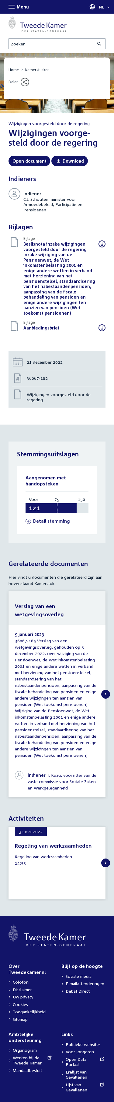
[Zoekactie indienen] (100, 43)
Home (14, 70)
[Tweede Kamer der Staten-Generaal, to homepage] (38, 24)
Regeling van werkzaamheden (53, 845)
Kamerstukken (37, 70)
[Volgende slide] (105, 694)
